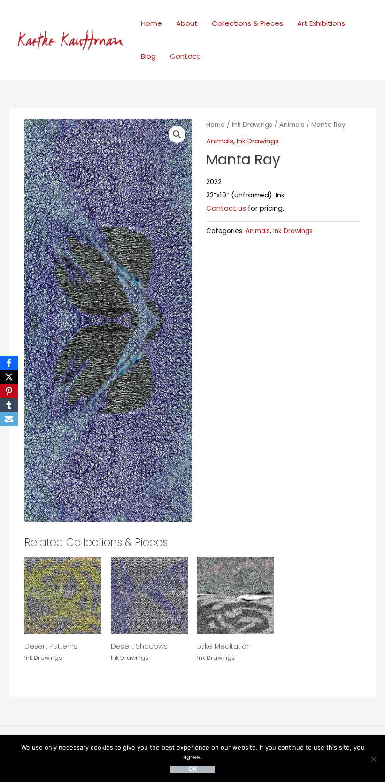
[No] (373, 759)
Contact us (226, 208)
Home (151, 23)
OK (192, 769)
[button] (177, 134)
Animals (291, 124)
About (187, 23)
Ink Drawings (252, 124)
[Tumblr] (9, 405)
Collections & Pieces (247, 23)
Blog (148, 56)
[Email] (9, 419)
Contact (185, 56)
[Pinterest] (9, 391)
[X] (9, 377)
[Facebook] (9, 363)
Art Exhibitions (321, 23)
